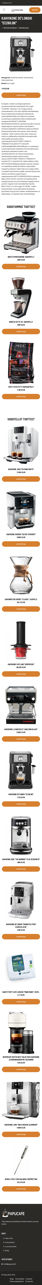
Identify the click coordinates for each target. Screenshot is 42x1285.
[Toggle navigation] (4, 10)
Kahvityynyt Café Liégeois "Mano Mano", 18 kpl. (21, 992)
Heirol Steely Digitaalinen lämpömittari (21, 1179)
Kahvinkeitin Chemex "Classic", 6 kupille (21, 599)
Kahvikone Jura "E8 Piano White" (21, 469)
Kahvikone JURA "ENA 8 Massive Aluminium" (21, 1124)
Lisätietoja (21, 95)
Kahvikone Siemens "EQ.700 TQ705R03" (21, 534)
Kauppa (35, 10)
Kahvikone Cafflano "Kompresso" (21, 664)
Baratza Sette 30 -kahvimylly (21, 322)
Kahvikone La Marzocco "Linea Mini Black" (21, 729)
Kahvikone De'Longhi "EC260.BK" (21, 794)
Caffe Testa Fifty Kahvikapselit (21, 387)
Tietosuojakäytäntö (16, 1281)
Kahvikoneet (24, 28)
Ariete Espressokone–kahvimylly (21, 257)
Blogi (7, 1250)
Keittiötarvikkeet (10, 28)
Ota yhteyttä (19, 1279)
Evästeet (29, 1279)
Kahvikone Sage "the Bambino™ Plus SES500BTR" (21, 859)
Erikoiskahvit (10, 1242)
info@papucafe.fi (7, 3)
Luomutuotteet (10, 1246)
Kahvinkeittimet (7, 80)
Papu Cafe (9, 1238)
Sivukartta (29, 1281)
